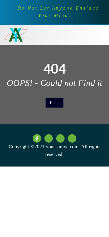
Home (54, 103)
